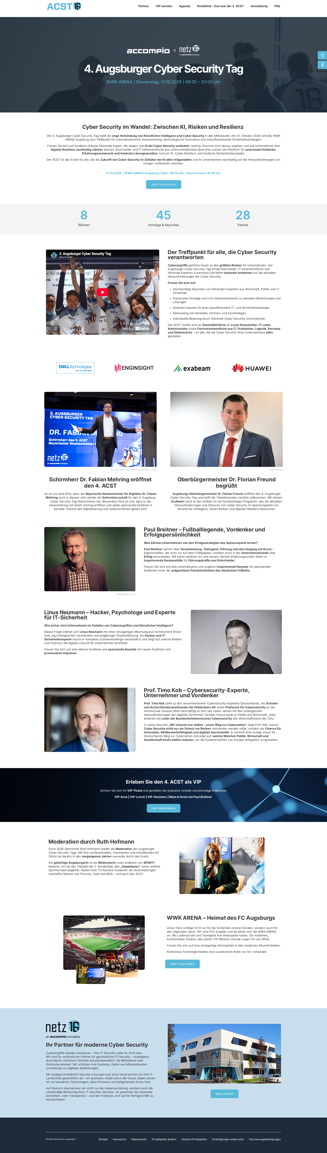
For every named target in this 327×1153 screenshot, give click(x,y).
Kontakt (103, 1139)
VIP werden (164, 6)
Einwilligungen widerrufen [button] (228, 1139)
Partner (143, 6)
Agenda (184, 6)
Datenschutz (139, 1139)
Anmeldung (259, 6)
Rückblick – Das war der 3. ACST (220, 6)
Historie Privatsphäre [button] (194, 1139)
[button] (50, 369)
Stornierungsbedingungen (265, 1139)
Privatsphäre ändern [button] (164, 1139)
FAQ (277, 6)
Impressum (119, 1139)
